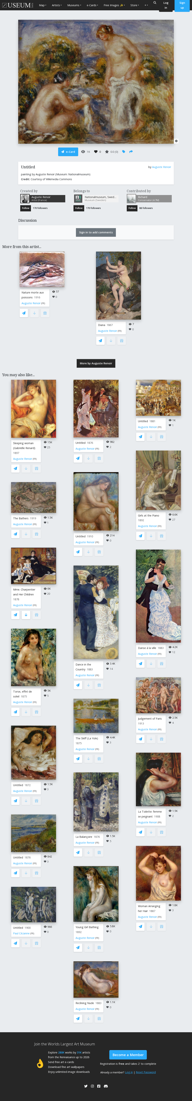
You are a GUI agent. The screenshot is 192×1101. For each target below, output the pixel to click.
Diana (101, 325)
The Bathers (20, 518)
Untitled (18, 785)
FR (43, 303)
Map (42, 5)
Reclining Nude (85, 1003)
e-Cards (91, 5)
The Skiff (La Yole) (87, 738)
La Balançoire (84, 837)
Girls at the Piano (148, 515)
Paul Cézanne (21, 933)
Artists (56, 5)
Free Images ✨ (113, 5)
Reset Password (146, 1072)
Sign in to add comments (96, 232)
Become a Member (128, 1055)
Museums (73, 5)
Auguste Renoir (161, 167)
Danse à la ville (147, 648)
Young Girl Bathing (87, 927)
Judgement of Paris (150, 718)
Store (133, 5)
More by (96, 363)
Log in (129, 1072)
